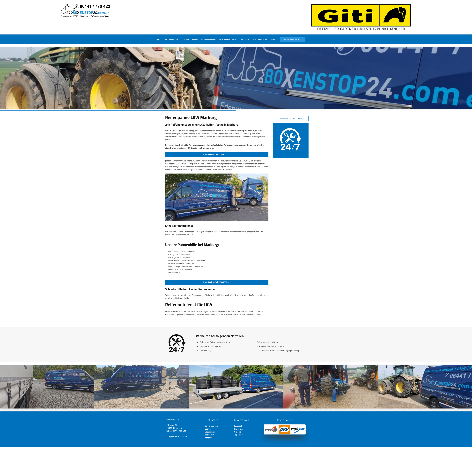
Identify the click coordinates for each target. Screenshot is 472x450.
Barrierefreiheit (211, 426)
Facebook (238, 426)
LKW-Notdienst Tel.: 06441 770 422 (216, 154)
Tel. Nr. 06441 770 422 (292, 39)
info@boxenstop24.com (176, 436)
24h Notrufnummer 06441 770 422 (290, 118)
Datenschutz (210, 432)
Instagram (238, 429)
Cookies (208, 429)
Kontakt (208, 438)
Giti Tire (237, 432)
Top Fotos (238, 435)
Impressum (209, 435)
